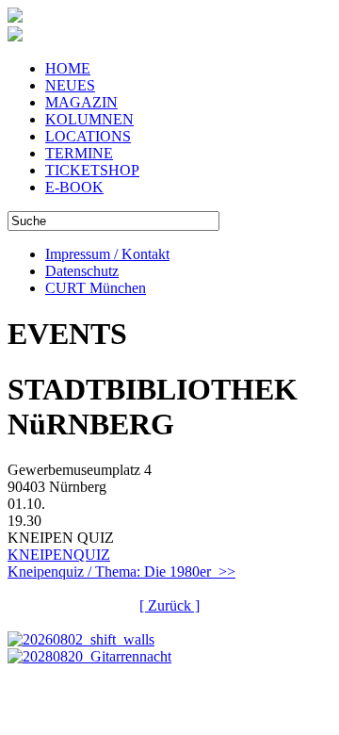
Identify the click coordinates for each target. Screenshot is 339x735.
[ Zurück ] (169, 605)
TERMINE (79, 153)
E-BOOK (74, 187)
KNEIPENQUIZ (59, 555)
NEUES (70, 85)
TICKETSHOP (92, 170)
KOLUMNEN (89, 119)
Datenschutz (82, 271)
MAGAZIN (81, 102)
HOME (67, 68)
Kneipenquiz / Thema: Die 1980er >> (121, 572)
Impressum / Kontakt (107, 254)
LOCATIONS (88, 136)
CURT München (95, 288)
